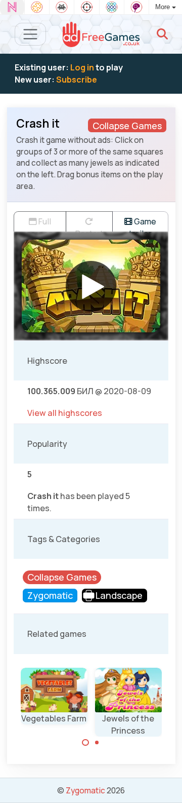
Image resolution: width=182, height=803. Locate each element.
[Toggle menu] (31, 34)
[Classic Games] (62, 7)
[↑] (167, 783)
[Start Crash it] (91, 286)
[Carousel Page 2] (97, 742)
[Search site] (162, 34)
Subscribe (76, 79)
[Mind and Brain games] (136, 7)
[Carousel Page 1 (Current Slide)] (85, 742)
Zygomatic (85, 790)
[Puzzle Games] (37, 7)
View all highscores (64, 412)
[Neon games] (12, 7)
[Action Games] (86, 7)
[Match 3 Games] (112, 7)
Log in (82, 67)
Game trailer (142, 224)
